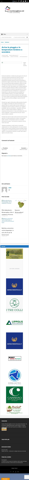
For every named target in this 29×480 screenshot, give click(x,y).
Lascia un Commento (14, 56)
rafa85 (9, 187)
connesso (9, 155)
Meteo (8, 56)
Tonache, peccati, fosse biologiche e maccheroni (18, 37)
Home (2, 42)
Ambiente (7, 42)
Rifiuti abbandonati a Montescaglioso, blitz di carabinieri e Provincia (8, 212)
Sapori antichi (5, 148)
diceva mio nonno (4, 449)
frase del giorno (4, 460)
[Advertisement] (14, 22)
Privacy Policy (14, 468)
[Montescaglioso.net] (14, 9)
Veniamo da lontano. (23, 148)
